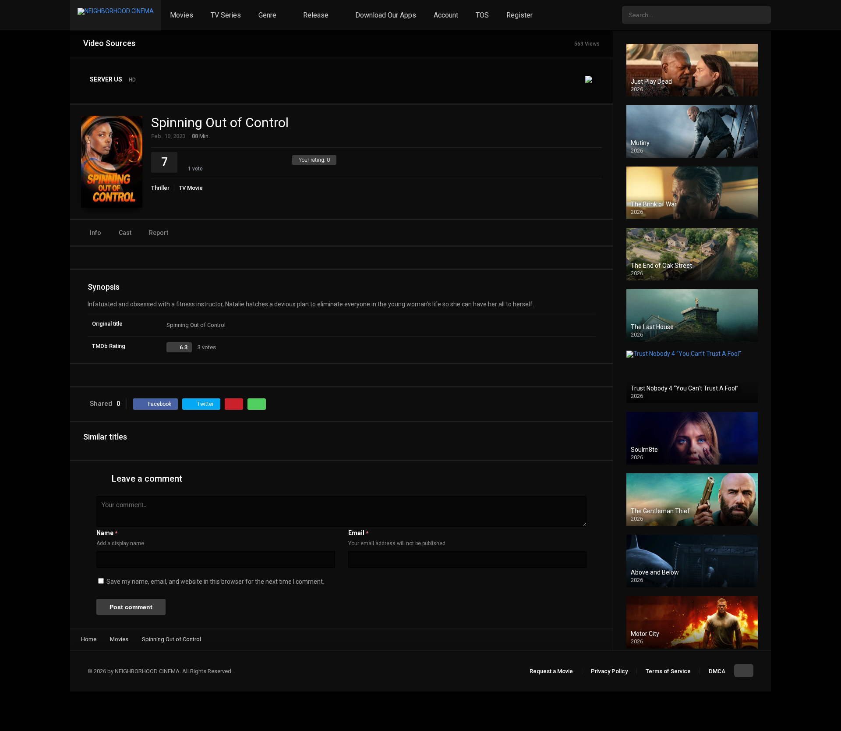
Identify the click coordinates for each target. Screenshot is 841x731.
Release (316, 15)
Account (446, 15)
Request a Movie (551, 671)
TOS (482, 15)
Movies (181, 15)
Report (158, 232)
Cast (125, 232)
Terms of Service (668, 671)
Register (519, 15)
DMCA (717, 671)
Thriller (160, 188)
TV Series (226, 15)
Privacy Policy (609, 671)
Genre (267, 15)
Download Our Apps (385, 15)
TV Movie (191, 188)
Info (95, 232)
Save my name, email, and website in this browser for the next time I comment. (215, 581)
